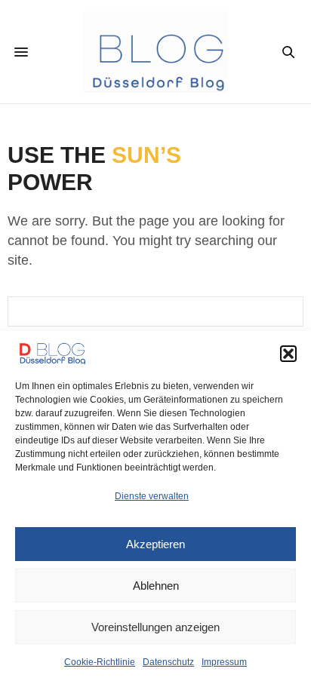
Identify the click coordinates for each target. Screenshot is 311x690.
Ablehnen (156, 585)
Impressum (224, 662)
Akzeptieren (155, 544)
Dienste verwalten (152, 496)
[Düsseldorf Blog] (156, 51)
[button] (288, 353)
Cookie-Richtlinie (99, 662)
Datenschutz (168, 662)
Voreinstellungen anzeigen (155, 627)
